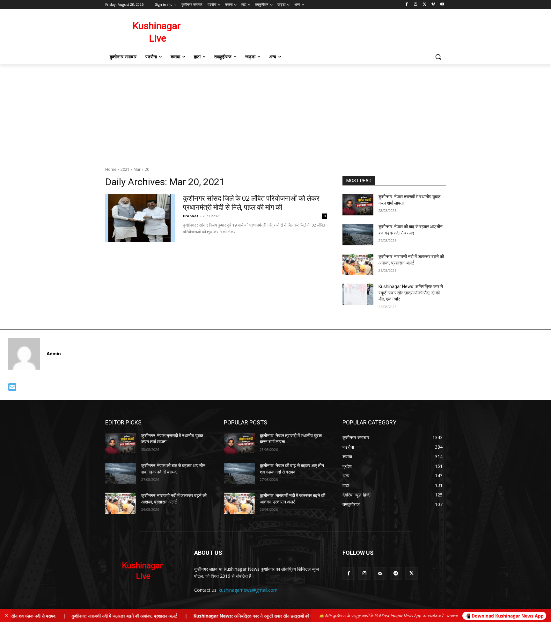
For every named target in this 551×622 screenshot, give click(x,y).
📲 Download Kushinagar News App (504, 616)
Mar (137, 169)
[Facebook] (406, 4)
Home (110, 169)
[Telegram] (396, 573)
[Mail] (380, 573)
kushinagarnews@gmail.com (248, 590)
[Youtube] (442, 4)
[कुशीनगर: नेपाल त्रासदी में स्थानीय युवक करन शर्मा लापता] (357, 204)
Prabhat (190, 215)
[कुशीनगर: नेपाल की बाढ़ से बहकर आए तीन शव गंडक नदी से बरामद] (357, 234)
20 (147, 169)
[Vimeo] (433, 4)
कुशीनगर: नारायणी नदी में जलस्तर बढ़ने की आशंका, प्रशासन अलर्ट (109, 616)
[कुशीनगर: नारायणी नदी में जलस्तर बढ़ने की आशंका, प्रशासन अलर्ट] (357, 264)
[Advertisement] (275, 112)
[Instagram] (415, 4)
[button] (438, 56)
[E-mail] (12, 388)
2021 (125, 169)
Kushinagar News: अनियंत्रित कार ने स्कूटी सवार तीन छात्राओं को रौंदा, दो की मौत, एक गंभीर (410, 292)
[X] (424, 4)
